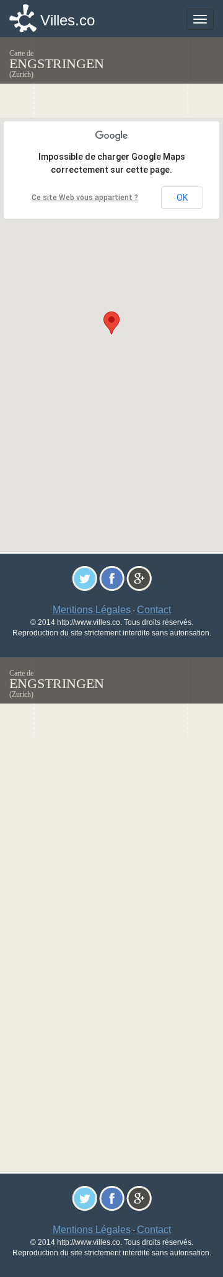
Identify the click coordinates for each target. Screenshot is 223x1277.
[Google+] (139, 577)
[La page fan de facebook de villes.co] (112, 577)
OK (182, 198)
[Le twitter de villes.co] (84, 577)
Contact (154, 609)
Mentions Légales (92, 609)
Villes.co (67, 20)
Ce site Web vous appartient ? (85, 197)
